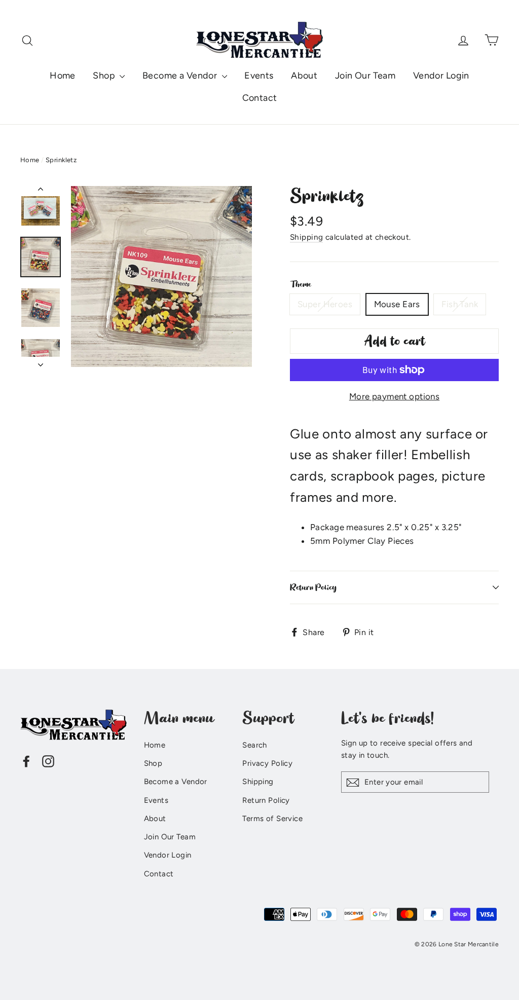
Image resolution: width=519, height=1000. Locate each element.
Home (63, 75)
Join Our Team (365, 75)
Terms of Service (272, 818)
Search (254, 745)
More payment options (394, 396)
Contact (259, 97)
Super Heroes (325, 304)
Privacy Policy (267, 763)
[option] (161, 276)
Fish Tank (459, 304)
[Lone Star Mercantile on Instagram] (48, 760)
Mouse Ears (397, 304)
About (304, 75)
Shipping (306, 237)
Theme (300, 284)
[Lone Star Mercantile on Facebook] (26, 760)
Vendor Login (441, 75)
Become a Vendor (180, 75)
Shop (105, 75)
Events (259, 75)
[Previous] (40, 191)
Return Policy (313, 587)
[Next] (40, 362)
